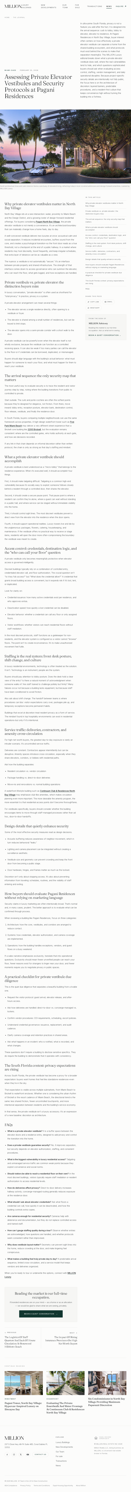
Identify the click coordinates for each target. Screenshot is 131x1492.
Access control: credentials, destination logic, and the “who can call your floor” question (105, 236)
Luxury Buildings (26, 6)
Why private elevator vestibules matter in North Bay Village (104, 204)
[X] (20, 1454)
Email (109, 302)
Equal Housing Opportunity (63, 1485)
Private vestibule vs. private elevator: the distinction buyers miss (101, 212)
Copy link (94, 302)
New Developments (48, 6)
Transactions (94, 6)
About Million (81, 1485)
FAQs (87, 289)
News (109, 6)
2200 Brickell (34, 429)
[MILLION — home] (13, 6)
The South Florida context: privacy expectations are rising (104, 282)
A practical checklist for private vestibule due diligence (103, 274)
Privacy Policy (25, 1485)
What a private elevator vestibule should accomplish (101, 228)
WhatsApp (95, 308)
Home (7, 17)
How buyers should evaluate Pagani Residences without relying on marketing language (104, 266)
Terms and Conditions (42, 1485)
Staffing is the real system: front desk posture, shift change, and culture (105, 244)
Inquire (120, 6)
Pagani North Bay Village (48, 221)
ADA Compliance (11, 1485)
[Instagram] (14, 1454)
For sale (77, 6)
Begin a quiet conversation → (105, 335)
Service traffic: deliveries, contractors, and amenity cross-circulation (102, 252)
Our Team (65, 6)
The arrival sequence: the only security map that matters (105, 220)
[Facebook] (7, 1454)
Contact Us (40, 1454)
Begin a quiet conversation (41, 1314)
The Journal (19, 17)
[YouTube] (27, 1454)
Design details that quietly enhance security (103, 259)
